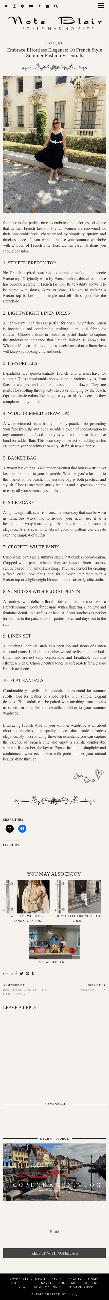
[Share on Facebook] (16, 974)
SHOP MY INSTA (47, 1286)
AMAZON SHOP (80, 1286)
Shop (23, 1286)
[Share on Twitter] (22, 974)
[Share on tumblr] (32, 974)
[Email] (47, 6)
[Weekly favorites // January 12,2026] (29, 897)
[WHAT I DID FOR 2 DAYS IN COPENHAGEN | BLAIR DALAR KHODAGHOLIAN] (54, 1172)
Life (29, 1283)
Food (14, 1283)
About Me (68, 1283)
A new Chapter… (53, 962)
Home (93, 1279)
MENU (40, 1279)
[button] (102, 6)
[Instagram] (13, 1119)
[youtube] (31, 6)
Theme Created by (55, 1294)
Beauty (75, 1279)
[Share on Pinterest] (27, 974)
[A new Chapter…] (54, 942)
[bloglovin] (39, 6)
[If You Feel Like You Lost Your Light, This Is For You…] (80, 897)
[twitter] (6, 6)
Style (57, 1279)
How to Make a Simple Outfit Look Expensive (25, 989)
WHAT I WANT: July (92, 987)
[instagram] (14, 6)
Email (54, 1231)
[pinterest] (22, 6)
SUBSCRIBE (92, 1283)
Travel (45, 1283)
